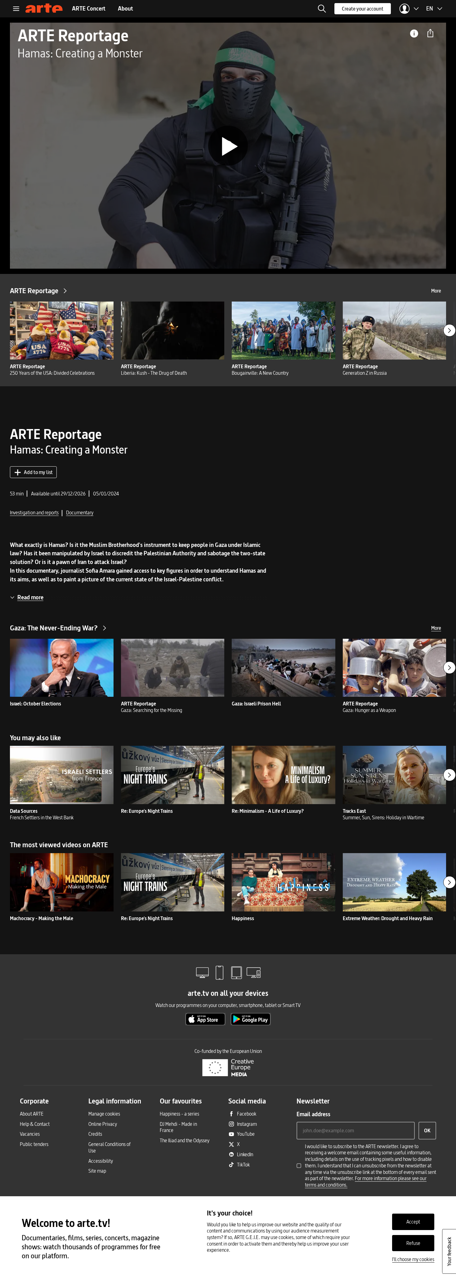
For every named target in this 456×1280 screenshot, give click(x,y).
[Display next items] (449, 330)
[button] (322, 9)
